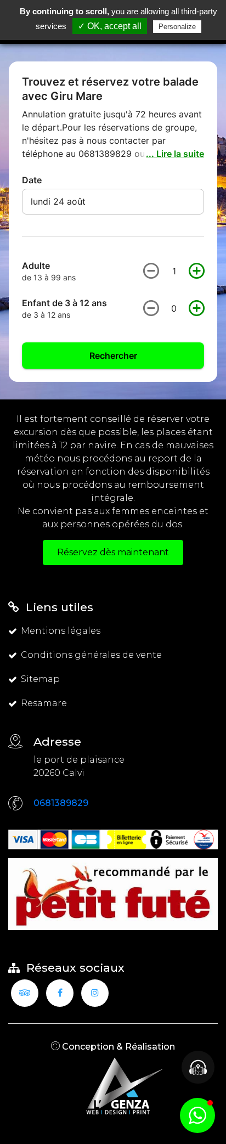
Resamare (44, 703)
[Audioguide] (198, 1067)
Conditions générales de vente (91, 655)
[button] (197, 1115)
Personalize (177, 26)
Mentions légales (60, 630)
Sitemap (40, 679)
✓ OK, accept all (110, 26)
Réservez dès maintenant (113, 552)
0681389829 (60, 803)
